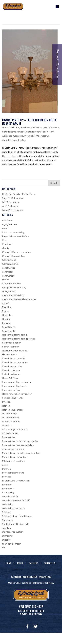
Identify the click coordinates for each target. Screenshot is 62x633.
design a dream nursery (14, 287)
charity (5, 248)
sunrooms (7, 535)
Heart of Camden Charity (15, 350)
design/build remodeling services (19, 299)
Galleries (33, 563)
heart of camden (10, 346)
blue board (7, 244)
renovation (7, 504)
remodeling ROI (10, 496)
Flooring (6, 318)
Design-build (8, 291)
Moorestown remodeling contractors (21, 452)
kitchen (6, 405)
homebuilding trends (12, 397)
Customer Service (11, 283)
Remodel (6, 484)
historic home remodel (13, 131)
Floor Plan (7, 315)
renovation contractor (13, 508)
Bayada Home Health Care (29, 127)
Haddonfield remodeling (14, 334)
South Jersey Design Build (15, 524)
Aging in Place (9, 224)
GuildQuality (8, 330)
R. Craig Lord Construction (16, 480)
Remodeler (7, 488)
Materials (7, 425)
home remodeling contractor (17, 382)
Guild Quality (9, 326)
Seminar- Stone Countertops (17, 516)
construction (9, 267)
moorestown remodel (24, 135)
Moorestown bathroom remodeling (20, 441)
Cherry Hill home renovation (16, 252)
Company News (10, 263)
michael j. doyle (10, 433)
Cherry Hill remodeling (13, 256)
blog (4, 240)
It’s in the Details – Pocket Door (18, 194)
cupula (5, 279)
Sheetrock (7, 520)
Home (8, 563)
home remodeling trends (14, 386)
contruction (8, 275)
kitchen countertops (12, 409)
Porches (6, 468)
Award (5, 228)
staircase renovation (12, 531)
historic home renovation (15, 362)
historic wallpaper (11, 374)
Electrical (7, 307)
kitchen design (9, 413)
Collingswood (9, 259)
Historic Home (51, 127)
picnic (5, 464)
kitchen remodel (10, 417)
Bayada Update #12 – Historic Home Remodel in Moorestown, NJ (29, 122)
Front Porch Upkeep (12, 210)
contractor (7, 271)
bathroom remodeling (13, 232)
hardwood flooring (11, 342)
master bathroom (11, 421)
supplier (6, 539)
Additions (7, 220)
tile (3, 547)
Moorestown (9, 437)
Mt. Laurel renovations (13, 460)
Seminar (6, 512)
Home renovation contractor (17, 393)
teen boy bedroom (11, 543)
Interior (6, 401)
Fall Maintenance (11, 202)
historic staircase (11, 370)
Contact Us (49, 563)
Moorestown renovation (14, 456)
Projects (6, 476)
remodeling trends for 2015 (16, 500)
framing (6, 322)
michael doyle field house (15, 429)
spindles (6, 528)
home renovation (11, 390)
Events (5, 311)
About (20, 563)
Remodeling (8, 492)
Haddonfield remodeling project (18, 338)
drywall (5, 303)
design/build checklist (13, 295)
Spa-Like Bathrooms (12, 198)
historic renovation (36, 131)
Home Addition (10, 378)
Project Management (13, 472)
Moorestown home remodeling (18, 445)
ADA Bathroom (10, 206)
